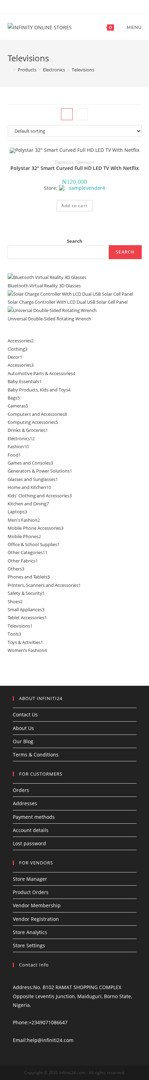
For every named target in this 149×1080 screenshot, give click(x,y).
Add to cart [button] (74, 206)
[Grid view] (67, 114)
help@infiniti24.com (50, 1040)
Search (74, 241)
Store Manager (30, 879)
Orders (21, 790)
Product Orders (31, 892)
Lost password (29, 843)
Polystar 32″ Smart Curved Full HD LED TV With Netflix (74, 168)
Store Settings (29, 945)
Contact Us (25, 714)
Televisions (85, 162)
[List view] (82, 114)
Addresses (25, 803)
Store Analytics (30, 932)
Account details (31, 830)
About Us (23, 728)
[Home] (9, 70)
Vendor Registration (36, 919)
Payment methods (34, 817)
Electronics (64, 162)
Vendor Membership (37, 905)
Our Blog (23, 741)
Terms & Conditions (36, 754)
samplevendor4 (87, 188)
